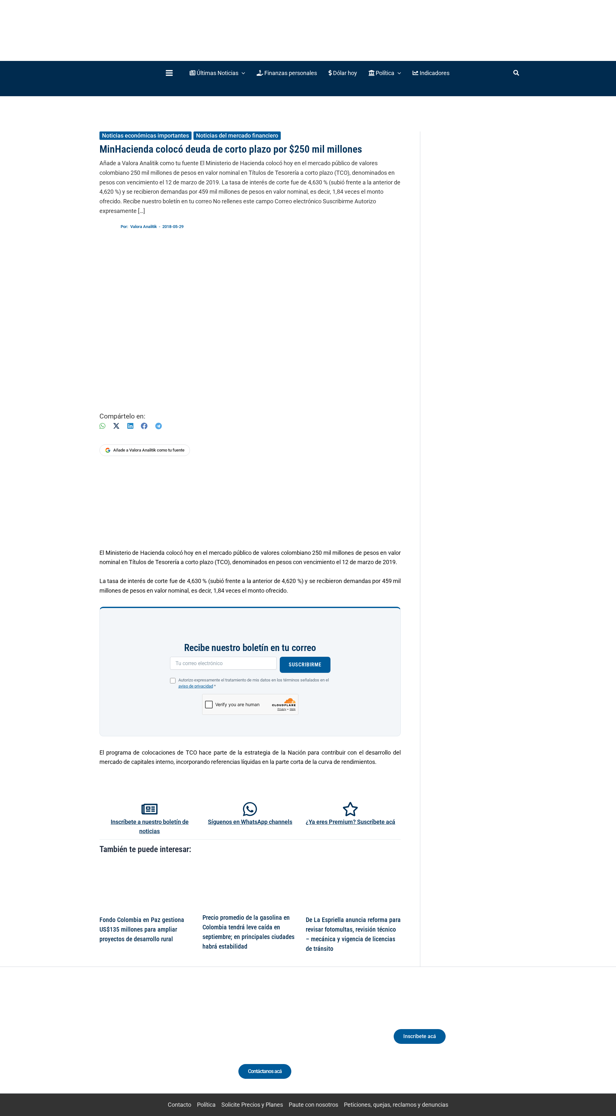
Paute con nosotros (313, 1104)
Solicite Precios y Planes (252, 1104)
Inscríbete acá (419, 1036)
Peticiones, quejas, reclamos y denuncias (396, 1104)
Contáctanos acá (265, 1071)
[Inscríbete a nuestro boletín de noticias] (149, 809)
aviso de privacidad (195, 686)
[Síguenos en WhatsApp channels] (250, 809)
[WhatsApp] (102, 426)
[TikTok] (159, 1042)
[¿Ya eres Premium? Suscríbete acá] (350, 809)
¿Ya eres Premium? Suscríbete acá (350, 821)
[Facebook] (144, 426)
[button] (217, 73)
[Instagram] (147, 1042)
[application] (241, 73)
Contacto (179, 1104)
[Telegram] (158, 426)
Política (206, 1104)
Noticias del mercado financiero (237, 135)
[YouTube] (171, 1042)
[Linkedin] (135, 1042)
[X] (116, 426)
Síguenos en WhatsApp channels (250, 821)
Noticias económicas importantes (145, 135)
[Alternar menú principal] (169, 73)
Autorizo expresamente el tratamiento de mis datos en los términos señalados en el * (253, 683)
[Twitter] (123, 1042)
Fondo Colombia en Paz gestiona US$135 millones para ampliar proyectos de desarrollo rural (141, 929)
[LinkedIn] (130, 426)
